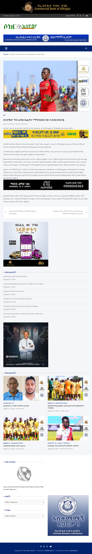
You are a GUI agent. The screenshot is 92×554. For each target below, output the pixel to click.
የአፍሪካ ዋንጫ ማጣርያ (61, 403)
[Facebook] (77, 16)
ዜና (4, 115)
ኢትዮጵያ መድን (7, 403)
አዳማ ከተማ (51, 443)
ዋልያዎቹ (50, 403)
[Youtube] (87, 16)
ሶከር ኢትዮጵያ (30, 551)
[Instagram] (80, 16)
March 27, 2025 (8, 124)
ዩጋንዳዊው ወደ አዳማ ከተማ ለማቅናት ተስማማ (17, 299)
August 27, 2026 (8, 409)
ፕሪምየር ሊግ (66, 443)
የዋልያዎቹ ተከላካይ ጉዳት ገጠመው (13, 291)
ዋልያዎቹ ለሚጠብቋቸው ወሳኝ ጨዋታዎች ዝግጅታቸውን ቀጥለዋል (23, 284)
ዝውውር (60, 443)
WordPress (74, 551)
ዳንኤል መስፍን (20, 409)
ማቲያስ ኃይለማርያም (21, 124)
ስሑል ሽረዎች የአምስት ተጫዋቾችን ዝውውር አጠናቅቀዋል (22, 212)
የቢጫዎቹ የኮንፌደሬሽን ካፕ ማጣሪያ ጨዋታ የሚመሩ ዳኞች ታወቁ (23, 314)
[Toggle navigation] (6, 48)
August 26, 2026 (53, 449)
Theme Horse (49, 551)
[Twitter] (83, 16)
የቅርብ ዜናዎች (10, 373)
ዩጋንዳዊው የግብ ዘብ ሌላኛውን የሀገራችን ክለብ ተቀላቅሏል (20, 306)
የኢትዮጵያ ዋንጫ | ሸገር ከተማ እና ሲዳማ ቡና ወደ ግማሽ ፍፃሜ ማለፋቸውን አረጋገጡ (68, 212)
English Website (70, 16)
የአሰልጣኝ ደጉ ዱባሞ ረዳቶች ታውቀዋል (15, 276)
